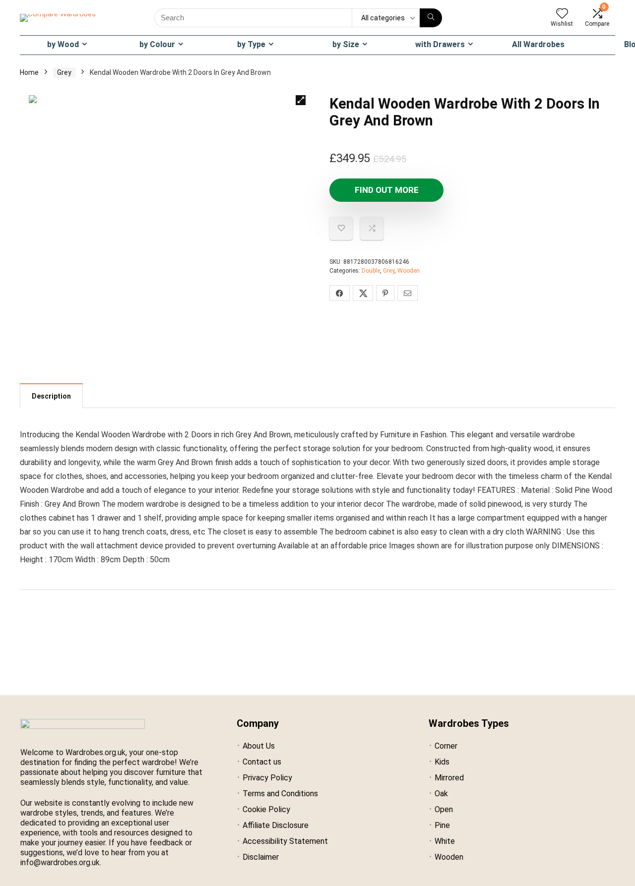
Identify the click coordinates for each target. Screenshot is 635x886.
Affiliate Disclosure (276, 825)
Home (29, 72)
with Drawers (440, 44)
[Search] (431, 17)
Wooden (408, 270)
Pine (442, 825)
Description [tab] (51, 396)
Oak (441, 793)
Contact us (262, 762)
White (445, 841)
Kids (442, 762)
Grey (64, 72)
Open (444, 809)
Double (371, 270)
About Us (259, 746)
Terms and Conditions (280, 793)
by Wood (63, 44)
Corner (446, 746)
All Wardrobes (538, 44)
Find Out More (387, 190)
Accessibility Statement (285, 841)
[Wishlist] (562, 14)
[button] (301, 100)
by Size (345, 44)
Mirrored (449, 777)
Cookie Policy (266, 809)
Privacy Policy (267, 777)
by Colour (157, 44)
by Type (251, 44)
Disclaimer (261, 857)
